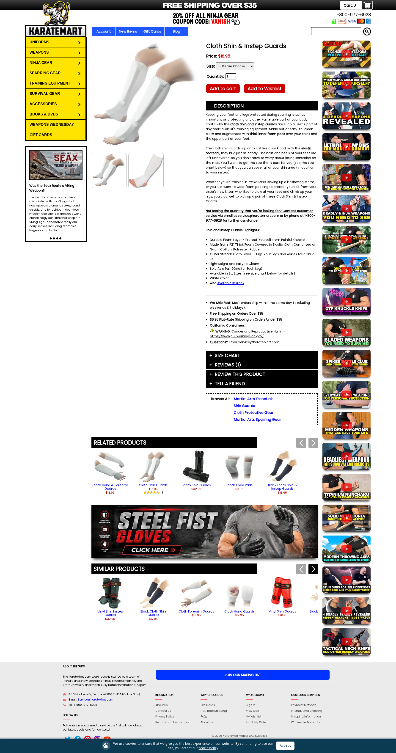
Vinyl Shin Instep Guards (110, 613)
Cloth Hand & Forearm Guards (110, 487)
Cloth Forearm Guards (196, 611)
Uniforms (39, 42)
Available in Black (230, 283)
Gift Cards (152, 31)
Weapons (39, 52)
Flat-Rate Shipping (214, 711)
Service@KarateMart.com (95, 699)
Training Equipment (50, 83)
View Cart (252, 711)
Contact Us (163, 711)
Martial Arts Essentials (253, 398)
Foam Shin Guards (196, 485)
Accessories (43, 104)
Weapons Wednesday (52, 124)
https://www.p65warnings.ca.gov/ (237, 336)
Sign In (251, 705)
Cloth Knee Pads (239, 485)
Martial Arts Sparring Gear (257, 419)
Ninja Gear (41, 63)
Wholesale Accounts (305, 722)
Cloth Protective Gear (254, 412)
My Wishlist (253, 716)
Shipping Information (306, 716)
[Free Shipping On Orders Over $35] (141, 8)
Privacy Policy (164, 716)
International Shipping (306, 711)
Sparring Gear (45, 73)
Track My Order (256, 722)
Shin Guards (244, 405)
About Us (161, 705)
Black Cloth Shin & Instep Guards (282, 487)
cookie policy (208, 748)
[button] (313, 569)
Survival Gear (45, 94)
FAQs (204, 716)
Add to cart (223, 88)
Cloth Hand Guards (239, 611)
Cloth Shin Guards (153, 485)
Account (103, 31)
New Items (128, 31)
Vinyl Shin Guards (282, 611)
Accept (285, 745)
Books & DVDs (44, 114)
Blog (176, 31)
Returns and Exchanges (172, 722)
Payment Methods (303, 705)
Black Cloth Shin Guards (153, 613)
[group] (110, 472)
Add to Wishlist (265, 88)
